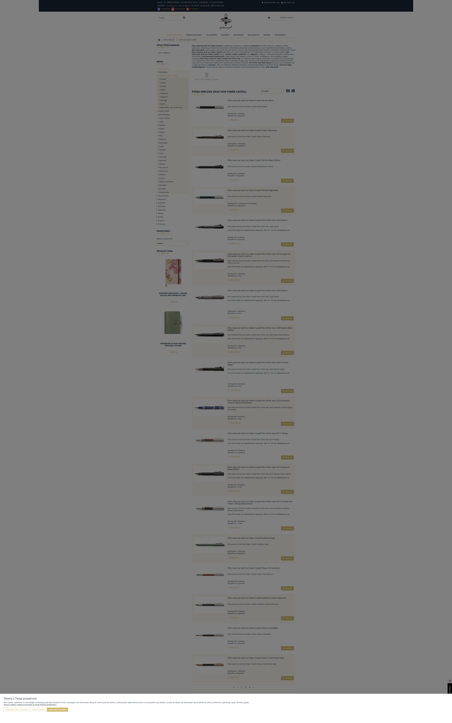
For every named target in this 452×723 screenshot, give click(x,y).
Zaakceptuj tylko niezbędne (17, 710)
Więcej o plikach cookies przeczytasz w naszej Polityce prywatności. (30, 704)
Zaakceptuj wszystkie (57, 710)
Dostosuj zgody (38, 710)
